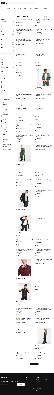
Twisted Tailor (19, 22)
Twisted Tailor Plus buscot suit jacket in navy (40, 33)
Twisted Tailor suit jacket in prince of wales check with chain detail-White (40, 149)
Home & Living (37, 8)
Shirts (2, 39)
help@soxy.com (49, 379)
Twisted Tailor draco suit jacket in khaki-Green (40, 88)
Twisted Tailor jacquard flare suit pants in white (21, 54)
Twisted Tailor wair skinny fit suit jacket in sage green (21, 356)
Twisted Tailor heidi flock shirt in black (40, 218)
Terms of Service (39, 386)
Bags (25, 8)
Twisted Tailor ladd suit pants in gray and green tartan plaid (40, 108)
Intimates (3, 26)
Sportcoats (3, 42)
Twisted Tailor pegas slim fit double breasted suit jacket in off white (21, 174)
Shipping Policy (39, 381)
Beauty (45, 8)
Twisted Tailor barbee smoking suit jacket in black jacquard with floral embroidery (21, 209)
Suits (2, 31)
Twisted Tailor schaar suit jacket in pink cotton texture (40, 54)
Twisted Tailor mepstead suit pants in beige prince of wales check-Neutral (40, 312)
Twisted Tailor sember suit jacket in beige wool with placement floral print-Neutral (21, 44)
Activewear (3, 23)
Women (8, 8)
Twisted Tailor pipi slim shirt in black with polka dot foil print (21, 302)
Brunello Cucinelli (4, 67)
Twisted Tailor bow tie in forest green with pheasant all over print (21, 253)
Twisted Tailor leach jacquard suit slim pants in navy (40, 23)
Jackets (2, 27)
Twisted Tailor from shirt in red (21, 278)
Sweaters (3, 45)
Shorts (2, 40)
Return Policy (38, 383)
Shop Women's (29, 383)
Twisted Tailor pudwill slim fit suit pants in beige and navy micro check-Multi (40, 184)
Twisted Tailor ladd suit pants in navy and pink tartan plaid (40, 64)
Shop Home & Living (30, 388)
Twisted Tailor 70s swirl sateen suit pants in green (40, 118)
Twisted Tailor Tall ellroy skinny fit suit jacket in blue (40, 263)
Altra (2, 59)
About (48, 3)
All (1, 12)
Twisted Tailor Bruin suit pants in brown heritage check (40, 356)
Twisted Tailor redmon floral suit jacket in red (40, 43)
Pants (2, 29)
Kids (30, 8)
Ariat (2, 62)
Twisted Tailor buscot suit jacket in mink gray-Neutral (21, 332)
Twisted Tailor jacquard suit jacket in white (21, 312)
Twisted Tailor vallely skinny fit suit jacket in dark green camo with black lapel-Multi (21, 119)
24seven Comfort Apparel (6, 56)
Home (27, 379)
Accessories (3, 21)
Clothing (2, 24)
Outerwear (3, 36)
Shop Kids (28, 386)
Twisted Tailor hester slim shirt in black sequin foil (40, 288)
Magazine (43, 3)
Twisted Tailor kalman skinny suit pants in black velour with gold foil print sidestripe (40, 347)
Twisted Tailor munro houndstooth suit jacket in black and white (40, 253)
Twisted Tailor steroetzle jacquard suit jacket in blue (21, 73)
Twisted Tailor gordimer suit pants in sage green (40, 98)
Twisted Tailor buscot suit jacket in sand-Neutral (21, 183)
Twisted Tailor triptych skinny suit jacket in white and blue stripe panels (21, 33)
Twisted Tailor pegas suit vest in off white (21, 23)
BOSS (2, 64)
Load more (34, 364)
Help (52, 3)
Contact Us (38, 390)
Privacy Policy (38, 388)
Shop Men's (28, 381)
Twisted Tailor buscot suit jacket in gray (21, 98)
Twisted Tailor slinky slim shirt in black (21, 242)
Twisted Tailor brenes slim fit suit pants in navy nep (21, 108)
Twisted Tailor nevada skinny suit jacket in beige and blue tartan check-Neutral (21, 129)
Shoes (19, 8)
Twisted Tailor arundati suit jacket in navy (40, 243)
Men (14, 8)
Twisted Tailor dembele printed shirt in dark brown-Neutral (40, 322)
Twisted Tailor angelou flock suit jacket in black (40, 174)
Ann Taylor (3, 60)
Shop (38, 3)
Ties (2, 47)
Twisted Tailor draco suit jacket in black (21, 234)
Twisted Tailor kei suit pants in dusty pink (21, 64)
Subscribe (20, 384)
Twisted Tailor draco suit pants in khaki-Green (21, 164)
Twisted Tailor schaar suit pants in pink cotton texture (40, 128)
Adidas (2, 57)
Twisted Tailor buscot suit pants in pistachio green (40, 194)
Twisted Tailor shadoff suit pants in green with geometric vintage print (21, 322)
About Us (37, 379)
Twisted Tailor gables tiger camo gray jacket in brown (21, 139)
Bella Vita (3, 65)
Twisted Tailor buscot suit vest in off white (40, 139)
